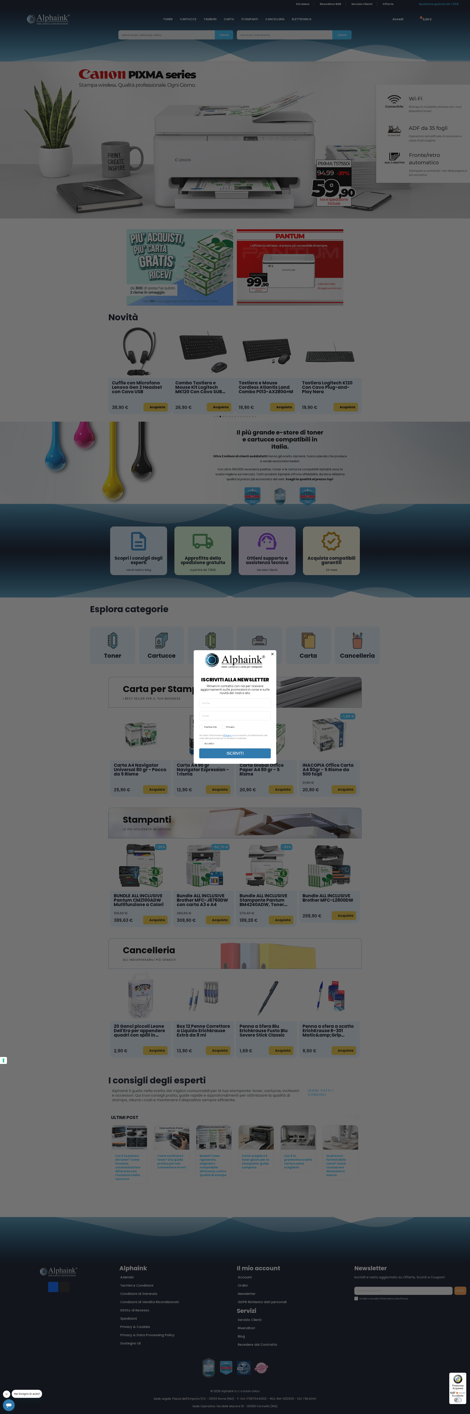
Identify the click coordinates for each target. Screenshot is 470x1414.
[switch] (458, 1400)
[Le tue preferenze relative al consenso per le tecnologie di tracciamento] (3, 1060)
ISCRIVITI (235, 753)
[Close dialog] (272, 654)
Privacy (227, 735)
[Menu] (464, 1375)
